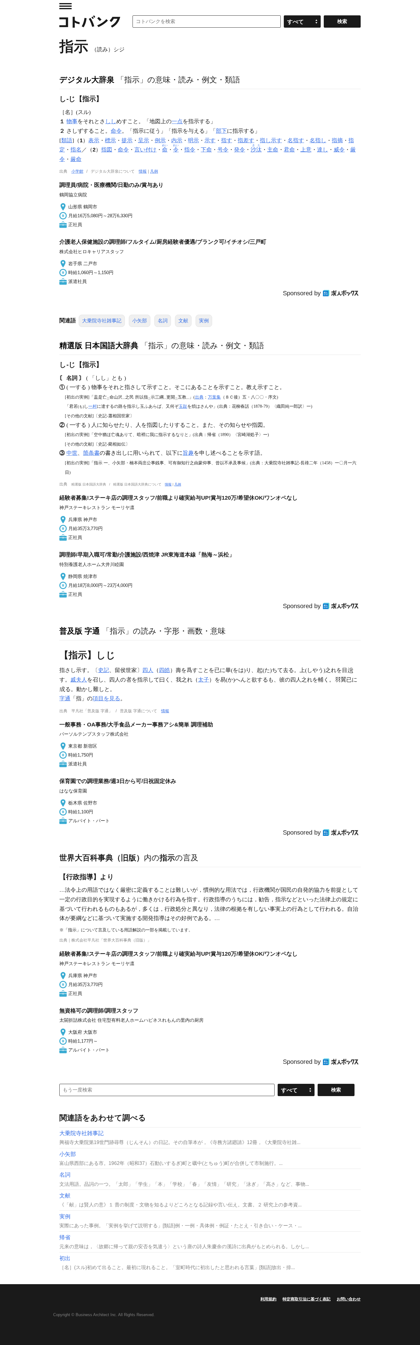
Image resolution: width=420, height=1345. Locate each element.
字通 (64, 698)
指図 (106, 150)
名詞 (163, 320)
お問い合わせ (349, 1299)
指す (226, 140)
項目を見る (106, 698)
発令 (239, 150)
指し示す (271, 140)
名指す (295, 140)
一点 (177, 121)
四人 (147, 670)
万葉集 (214, 397)
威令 (339, 150)
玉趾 (183, 406)
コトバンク (89, 21)
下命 (206, 150)
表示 (93, 140)
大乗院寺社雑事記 (101, 320)
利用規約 (268, 1299)
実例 (204, 320)
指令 (189, 150)
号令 (222, 150)
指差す (246, 140)
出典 (199, 397)
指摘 (337, 140)
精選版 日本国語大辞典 (98, 345)
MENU (65, 6)
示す (210, 140)
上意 (305, 150)
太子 (203, 680)
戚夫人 (78, 680)
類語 (66, 140)
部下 (221, 131)
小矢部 (139, 320)
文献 (183, 320)
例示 (160, 140)
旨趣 (188, 453)
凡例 (154, 171)
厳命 (75, 159)
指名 (75, 150)
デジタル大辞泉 (86, 79)
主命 (272, 150)
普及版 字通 (79, 631)
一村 (92, 406)
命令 (116, 131)
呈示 (143, 140)
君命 (289, 150)
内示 (176, 140)
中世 (71, 453)
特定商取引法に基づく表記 (307, 1299)
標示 (110, 140)
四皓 (164, 670)
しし (110, 121)
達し (322, 150)
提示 (127, 140)
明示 (193, 140)
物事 (71, 121)
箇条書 (91, 453)
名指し (318, 140)
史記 (103, 670)
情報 (143, 171)
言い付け (145, 150)
